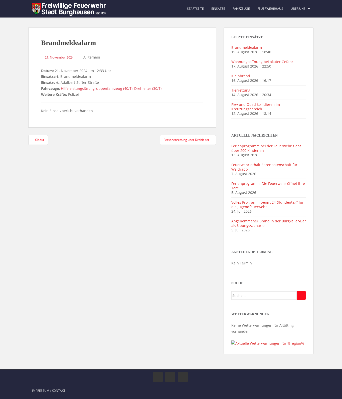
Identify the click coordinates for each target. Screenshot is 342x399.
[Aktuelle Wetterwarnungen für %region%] (267, 343)
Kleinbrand (240, 76)
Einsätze (218, 9)
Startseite (195, 9)
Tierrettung (240, 90)
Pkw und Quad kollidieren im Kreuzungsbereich (255, 106)
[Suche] (301, 295)
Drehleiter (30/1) (147, 88)
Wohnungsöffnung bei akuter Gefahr (262, 61)
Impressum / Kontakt (48, 390)
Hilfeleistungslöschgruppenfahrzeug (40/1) (96, 88)
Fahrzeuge (241, 9)
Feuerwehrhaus (270, 9)
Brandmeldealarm (246, 47)
